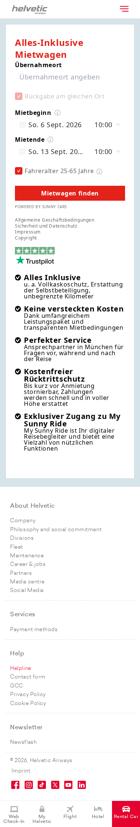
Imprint (21, 771)
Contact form (28, 677)
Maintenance (27, 556)
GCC (16, 686)
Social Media (27, 590)
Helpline (20, 668)
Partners (21, 573)
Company (22, 521)
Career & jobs (28, 564)
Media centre (27, 582)
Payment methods (33, 629)
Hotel (98, 817)
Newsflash (23, 742)
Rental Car (126, 817)
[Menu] (123, 8)
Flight (70, 817)
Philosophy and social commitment (56, 529)
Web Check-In (13, 819)
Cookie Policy (28, 703)
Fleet (16, 547)
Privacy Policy (28, 694)
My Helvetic (41, 819)
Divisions (22, 538)
